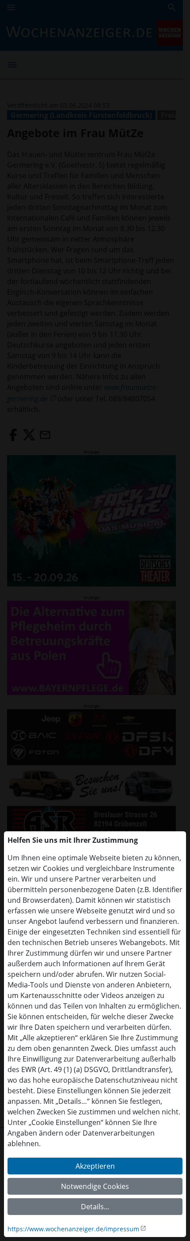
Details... (95, 1206)
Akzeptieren (95, 1166)
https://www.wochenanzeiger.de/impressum (73, 1229)
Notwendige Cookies (95, 1186)
